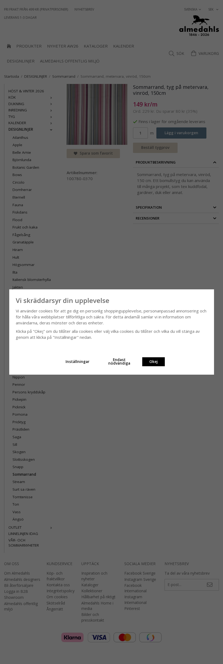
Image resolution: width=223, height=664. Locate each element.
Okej (153, 361)
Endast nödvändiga (119, 361)
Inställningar (77, 361)
